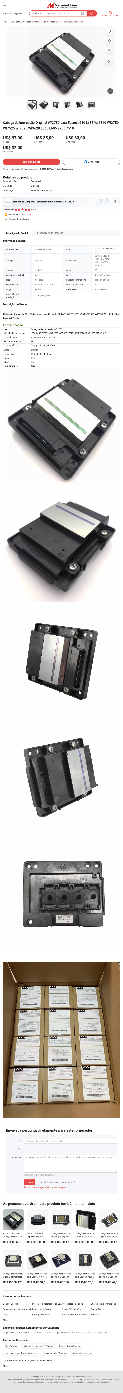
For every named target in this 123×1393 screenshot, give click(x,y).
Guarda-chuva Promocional (103, 1303)
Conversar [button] (93, 161)
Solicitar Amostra (65, 169)
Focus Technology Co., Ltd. (57, 1376)
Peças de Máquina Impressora (70, 22)
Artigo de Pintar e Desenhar (74, 1314)
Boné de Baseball (11, 1303)
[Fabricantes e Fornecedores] (61, 5)
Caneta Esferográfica (71, 1309)
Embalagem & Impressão (21, 22)
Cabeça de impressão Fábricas (38, 1346)
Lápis (5, 1314)
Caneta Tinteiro (98, 1309)
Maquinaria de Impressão (44, 22)
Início (5, 22)
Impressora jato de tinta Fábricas (20, 1353)
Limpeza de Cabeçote (82, 1353)
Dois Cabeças (11, 1346)
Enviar (29, 1182)
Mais (5, 1320)
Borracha (95, 1314)
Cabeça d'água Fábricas (70, 1346)
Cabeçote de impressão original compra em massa (28, 1360)
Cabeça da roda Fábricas (54, 1353)
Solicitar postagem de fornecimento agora (45, 1187)
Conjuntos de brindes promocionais (17, 1309)
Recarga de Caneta (41, 1314)
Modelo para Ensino (41, 1309)
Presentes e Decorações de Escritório (47, 1303)
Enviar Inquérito (31, 161)
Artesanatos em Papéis (72, 1303)
